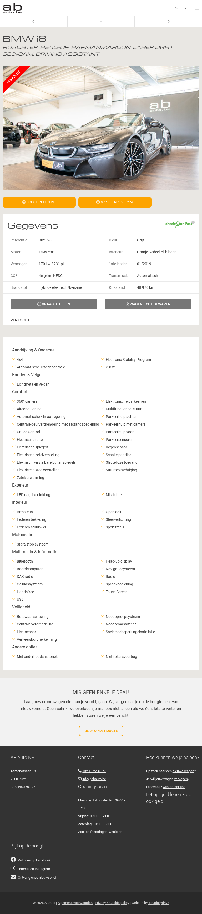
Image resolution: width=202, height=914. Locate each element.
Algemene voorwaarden (75, 903)
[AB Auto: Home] (12, 6)
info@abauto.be (94, 779)
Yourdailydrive (158, 903)
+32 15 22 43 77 (94, 771)
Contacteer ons (174, 787)
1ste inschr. (118, 264)
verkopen (181, 779)
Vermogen (19, 264)
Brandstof (19, 287)
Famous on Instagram (33, 869)
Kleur (113, 240)
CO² (14, 276)
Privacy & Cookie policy (112, 903)
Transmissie (118, 276)
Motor (16, 252)
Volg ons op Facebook (34, 860)
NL (178, 8)
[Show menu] (194, 6)
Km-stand (117, 287)
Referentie (19, 240)
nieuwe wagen (183, 771)
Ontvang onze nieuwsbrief (37, 878)
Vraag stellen (55, 304)
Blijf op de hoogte (101, 731)
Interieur (116, 252)
